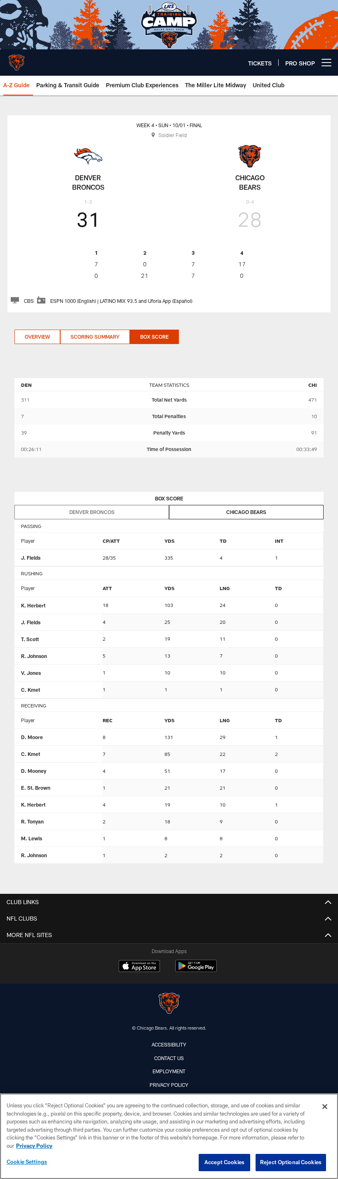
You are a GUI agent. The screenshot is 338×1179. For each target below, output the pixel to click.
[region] (169, 1136)
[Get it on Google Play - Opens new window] (196, 970)
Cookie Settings (27, 1161)
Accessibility (169, 1044)
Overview (37, 337)
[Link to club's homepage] (16, 59)
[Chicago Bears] (169, 1004)
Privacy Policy (169, 1085)
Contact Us (169, 1058)
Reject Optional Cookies (291, 1162)
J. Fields (30, 557)
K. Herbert (33, 605)
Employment (169, 1071)
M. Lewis (31, 838)
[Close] (325, 1107)
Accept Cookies (224, 1162)
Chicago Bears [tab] (246, 512)
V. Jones (31, 673)
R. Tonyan (32, 821)
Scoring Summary (95, 337)
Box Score (154, 337)
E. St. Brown (35, 788)
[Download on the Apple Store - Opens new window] (139, 967)
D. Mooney (33, 771)
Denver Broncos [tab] (92, 512)
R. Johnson (34, 656)
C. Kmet (30, 690)
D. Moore (32, 737)
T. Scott (30, 639)
